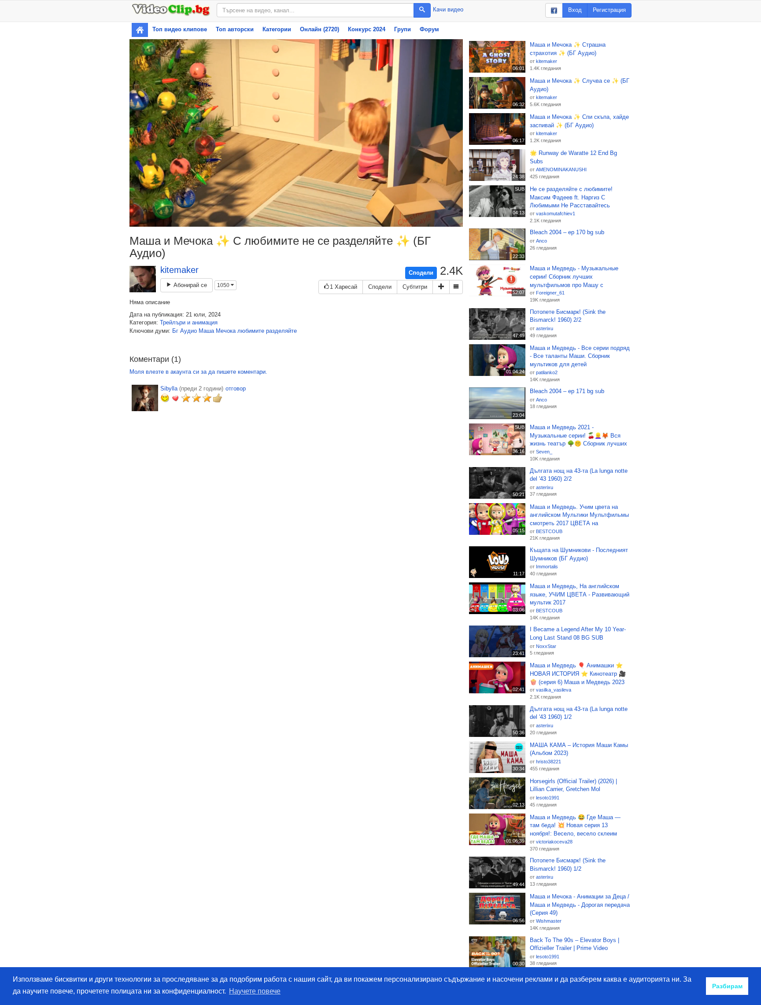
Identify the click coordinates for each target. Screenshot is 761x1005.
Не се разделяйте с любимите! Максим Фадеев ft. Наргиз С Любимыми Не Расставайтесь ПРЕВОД (571, 198)
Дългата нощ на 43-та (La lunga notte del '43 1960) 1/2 (579, 713)
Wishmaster (549, 921)
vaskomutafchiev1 (555, 213)
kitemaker (179, 270)
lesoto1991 (547, 797)
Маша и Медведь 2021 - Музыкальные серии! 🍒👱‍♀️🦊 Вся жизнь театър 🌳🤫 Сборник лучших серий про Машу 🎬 (578, 436)
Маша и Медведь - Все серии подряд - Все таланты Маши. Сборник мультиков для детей (580, 356)
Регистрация (609, 10)
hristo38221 (548, 761)
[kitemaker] (142, 279)
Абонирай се (189, 285)
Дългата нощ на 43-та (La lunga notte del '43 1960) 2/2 (579, 475)
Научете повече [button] (255, 991)
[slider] (286, 220)
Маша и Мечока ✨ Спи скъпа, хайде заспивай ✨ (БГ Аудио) (579, 121)
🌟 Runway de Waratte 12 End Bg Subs (573, 157)
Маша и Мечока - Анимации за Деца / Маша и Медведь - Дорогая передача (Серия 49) (580, 904)
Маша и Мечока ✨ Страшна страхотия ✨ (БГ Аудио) (568, 48)
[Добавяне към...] (441, 287)
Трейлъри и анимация (189, 322)
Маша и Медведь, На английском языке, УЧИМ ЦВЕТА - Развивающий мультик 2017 (579, 594)
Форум (429, 29)
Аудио (188, 331)
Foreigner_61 (550, 292)
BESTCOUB (549, 531)
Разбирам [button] (727, 986)
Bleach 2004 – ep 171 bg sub (567, 391)
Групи (402, 29)
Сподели (421, 272)
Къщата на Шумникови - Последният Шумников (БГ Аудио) (579, 554)
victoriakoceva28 (554, 841)
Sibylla (168, 388)
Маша (206, 331)
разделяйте (281, 331)
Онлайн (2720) (319, 29)
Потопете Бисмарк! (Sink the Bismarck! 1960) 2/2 (568, 316)
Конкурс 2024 (366, 29)
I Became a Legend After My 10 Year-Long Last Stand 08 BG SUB (578, 633)
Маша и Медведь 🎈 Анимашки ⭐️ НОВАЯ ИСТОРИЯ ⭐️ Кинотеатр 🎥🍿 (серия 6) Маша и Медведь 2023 (578, 673)
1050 (224, 285)
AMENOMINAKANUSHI (561, 169)
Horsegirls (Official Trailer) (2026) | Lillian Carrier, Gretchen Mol (573, 785)
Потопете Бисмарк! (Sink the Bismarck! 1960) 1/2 (568, 864)
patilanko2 (547, 372)
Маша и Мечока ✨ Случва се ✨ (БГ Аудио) (579, 84)
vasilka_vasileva (553, 689)
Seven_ (544, 451)
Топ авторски (235, 29)
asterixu (544, 328)
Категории (276, 29)
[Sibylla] (145, 398)
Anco (541, 240)
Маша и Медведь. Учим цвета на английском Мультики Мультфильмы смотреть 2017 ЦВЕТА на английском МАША (579, 515)
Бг (175, 331)
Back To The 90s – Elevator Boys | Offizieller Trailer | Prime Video (574, 944)
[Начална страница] (140, 30)
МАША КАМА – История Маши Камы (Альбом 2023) (579, 749)
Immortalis (547, 566)
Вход (575, 10)
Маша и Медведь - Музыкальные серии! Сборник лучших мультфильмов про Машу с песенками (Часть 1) (574, 277)
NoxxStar (546, 646)
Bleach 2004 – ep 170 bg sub (567, 232)
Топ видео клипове (179, 29)
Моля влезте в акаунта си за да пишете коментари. (198, 371)
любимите (250, 331)
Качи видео (448, 9)
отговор (235, 388)
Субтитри (415, 286)
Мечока (226, 331)
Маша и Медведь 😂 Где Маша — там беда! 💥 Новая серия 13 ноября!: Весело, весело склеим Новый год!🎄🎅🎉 (575, 826)
